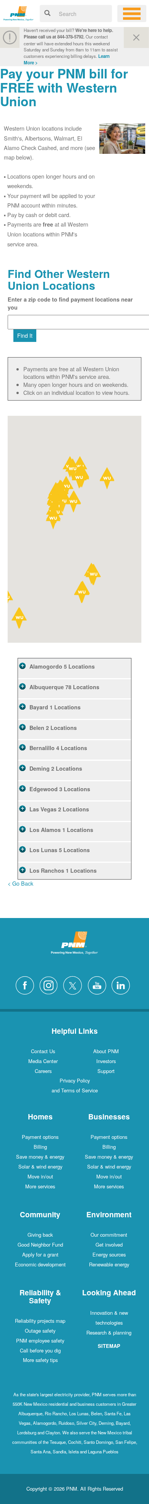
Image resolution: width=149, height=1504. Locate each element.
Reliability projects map (40, 1320)
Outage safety (40, 1330)
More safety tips (40, 1359)
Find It (24, 335)
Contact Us (43, 1051)
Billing (40, 1146)
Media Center (43, 1061)
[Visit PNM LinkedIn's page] (123, 984)
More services (40, 1186)
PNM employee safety (40, 1340)
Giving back (40, 1234)
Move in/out (40, 1176)
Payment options (40, 1136)
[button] (82, 593)
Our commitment (109, 1234)
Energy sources (109, 1254)
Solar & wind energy (40, 1166)
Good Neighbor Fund (40, 1244)
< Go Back (20, 883)
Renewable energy (109, 1264)
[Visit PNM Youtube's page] (99, 984)
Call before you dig (40, 1350)
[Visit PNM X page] (74, 984)
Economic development (40, 1264)
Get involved (109, 1244)
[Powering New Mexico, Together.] (18, 12)
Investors (106, 1061)
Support (106, 1071)
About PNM (106, 1051)
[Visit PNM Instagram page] (50, 984)
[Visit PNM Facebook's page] (27, 984)
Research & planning (108, 1332)
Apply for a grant (40, 1254)
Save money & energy (40, 1156)
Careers (43, 1071)
